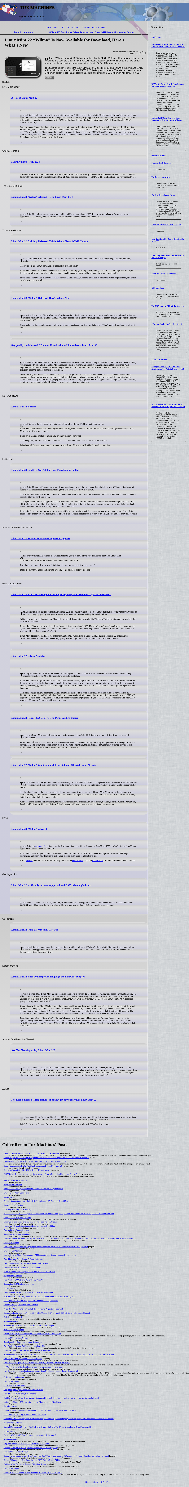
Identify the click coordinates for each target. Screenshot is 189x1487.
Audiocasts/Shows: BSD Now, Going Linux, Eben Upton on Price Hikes (32, 1402)
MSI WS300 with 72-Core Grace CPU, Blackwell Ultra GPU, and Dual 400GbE (168, 405)
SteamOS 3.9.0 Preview (13, 1205)
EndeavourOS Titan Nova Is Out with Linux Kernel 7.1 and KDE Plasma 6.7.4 (168, 46)
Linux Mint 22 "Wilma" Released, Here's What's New (40, 298)
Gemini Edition (73, 27)
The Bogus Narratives (160, 177)
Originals (86, 27)
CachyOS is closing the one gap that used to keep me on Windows (30, 1222)
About (56, 27)
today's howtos (9, 1197)
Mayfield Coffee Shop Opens (164, 274)
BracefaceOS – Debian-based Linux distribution (23, 1342)
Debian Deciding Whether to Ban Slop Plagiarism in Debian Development (33, 1166)
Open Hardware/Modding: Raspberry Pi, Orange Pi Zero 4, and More (31, 1301)
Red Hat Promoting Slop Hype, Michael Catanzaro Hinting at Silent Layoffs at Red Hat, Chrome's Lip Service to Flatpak (51, 1398)
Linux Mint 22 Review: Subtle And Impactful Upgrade (40, 538)
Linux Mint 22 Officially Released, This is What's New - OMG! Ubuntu (49, 241)
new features (77, 860)
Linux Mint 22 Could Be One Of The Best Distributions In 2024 (45, 470)
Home (48, 27)
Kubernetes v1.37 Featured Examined (19, 1284)
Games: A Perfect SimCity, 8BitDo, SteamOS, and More (26, 1170)
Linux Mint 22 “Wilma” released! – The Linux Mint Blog (42, 196)
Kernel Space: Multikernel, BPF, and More (20, 1394)
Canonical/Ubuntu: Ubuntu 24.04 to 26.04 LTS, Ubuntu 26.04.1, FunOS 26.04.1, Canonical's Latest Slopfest (47, 1313)
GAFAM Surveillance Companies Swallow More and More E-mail (29, 1272)
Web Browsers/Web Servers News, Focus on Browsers (26, 1263)
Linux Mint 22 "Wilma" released (29, 828)
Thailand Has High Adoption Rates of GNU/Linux (23, 1359)
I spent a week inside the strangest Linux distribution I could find (29, 1226)
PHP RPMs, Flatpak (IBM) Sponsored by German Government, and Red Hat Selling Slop (39, 1296)
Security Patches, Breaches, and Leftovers (21, 1305)
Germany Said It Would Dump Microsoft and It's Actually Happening (31, 1448)
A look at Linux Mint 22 (24, 97)
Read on (49, 77)
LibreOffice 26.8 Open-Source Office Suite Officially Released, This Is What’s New (37, 1363)
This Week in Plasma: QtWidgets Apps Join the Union (25, 1346)
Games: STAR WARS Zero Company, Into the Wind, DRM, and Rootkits (32, 1435)
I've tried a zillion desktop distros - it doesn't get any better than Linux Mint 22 (53, 1099)
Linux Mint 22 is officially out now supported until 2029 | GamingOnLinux (51, 885)
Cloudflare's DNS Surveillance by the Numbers (22, 1267)
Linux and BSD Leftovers (14, 1251)
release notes (97, 860)
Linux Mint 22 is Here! (23, 406)
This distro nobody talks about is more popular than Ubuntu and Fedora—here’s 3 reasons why (41, 1371)
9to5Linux (156, 37)
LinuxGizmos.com (160, 359)
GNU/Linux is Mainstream (14, 1377)
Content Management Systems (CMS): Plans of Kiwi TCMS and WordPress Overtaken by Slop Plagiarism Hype (49, 1427)
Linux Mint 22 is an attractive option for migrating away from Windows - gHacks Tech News (61, 594)
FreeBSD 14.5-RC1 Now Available (17, 1218)
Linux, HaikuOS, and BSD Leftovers (18, 1386)
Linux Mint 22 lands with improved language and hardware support (48, 976)
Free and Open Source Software (16, 1230)
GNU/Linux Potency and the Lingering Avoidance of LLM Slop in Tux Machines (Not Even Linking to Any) (46, 1247)
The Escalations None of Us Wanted (166, 225)
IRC (62, 27)
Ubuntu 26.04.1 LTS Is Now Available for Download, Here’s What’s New (32, 1334)
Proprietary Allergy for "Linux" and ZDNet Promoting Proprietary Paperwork (33, 1309)
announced (40, 846)
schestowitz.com (159, 155)
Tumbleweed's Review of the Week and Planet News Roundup (28, 1292)
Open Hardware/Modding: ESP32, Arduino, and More (25, 1415)
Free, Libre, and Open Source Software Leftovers (23, 1259)
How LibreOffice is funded (14, 1330)
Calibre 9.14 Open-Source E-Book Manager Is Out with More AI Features (168, 119)
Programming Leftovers (13, 1185)
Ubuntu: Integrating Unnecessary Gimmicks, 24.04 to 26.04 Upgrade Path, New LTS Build (40, 1410)
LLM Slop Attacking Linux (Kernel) (17, 1209)
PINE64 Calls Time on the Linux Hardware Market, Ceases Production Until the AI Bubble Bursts (42, 1174)
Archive (95, 27)
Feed (103, 27)
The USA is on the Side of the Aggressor (168, 306)
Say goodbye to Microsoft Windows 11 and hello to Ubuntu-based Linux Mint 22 (54, 345)
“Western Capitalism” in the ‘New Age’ (168, 324)
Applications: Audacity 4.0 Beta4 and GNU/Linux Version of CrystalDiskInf (33, 1189)
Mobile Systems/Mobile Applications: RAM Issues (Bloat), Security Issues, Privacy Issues (40, 1255)
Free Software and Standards (15, 1180)
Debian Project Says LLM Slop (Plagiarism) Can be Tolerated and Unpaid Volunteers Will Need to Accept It (46, 1158)
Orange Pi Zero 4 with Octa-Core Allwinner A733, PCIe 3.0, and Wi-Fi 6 (168, 368)
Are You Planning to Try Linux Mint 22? (33, 1050)
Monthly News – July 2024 (25, 161)
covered (29, 860)
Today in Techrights (11, 1243)
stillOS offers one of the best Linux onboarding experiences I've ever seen (33, 1367)
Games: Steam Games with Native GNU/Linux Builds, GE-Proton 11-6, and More (36, 1201)
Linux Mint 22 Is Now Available (28, 656)
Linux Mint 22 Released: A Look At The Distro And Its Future (44, 717)
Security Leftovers (11, 1406)
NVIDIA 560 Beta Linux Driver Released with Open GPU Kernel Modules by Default (91, 32)
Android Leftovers (23, 32)
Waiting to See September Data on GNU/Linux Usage (25, 1464)
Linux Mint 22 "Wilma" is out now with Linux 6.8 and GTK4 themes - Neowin (53, 765)
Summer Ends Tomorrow (162, 163)
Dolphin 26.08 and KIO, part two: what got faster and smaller (28, 1350)
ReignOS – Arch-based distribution (17, 1234)
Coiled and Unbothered (13, 1317)
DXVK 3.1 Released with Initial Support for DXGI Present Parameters (168, 85)
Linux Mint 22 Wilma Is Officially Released (34, 929)
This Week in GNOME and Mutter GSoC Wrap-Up (23, 1280)
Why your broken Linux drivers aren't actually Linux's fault (27, 1444)
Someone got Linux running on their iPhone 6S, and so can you (29, 1325)
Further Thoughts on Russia (163, 195)
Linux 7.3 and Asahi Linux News (16, 1193)
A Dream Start (158, 288)
